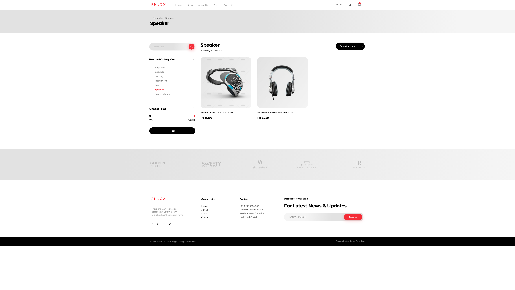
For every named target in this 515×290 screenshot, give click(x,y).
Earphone (160, 67)
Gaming (159, 76)
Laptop (158, 85)
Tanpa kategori (162, 94)
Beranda (157, 18)
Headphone (161, 80)
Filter (172, 131)
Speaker (159, 89)
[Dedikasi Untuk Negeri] (158, 4)
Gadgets (159, 72)
